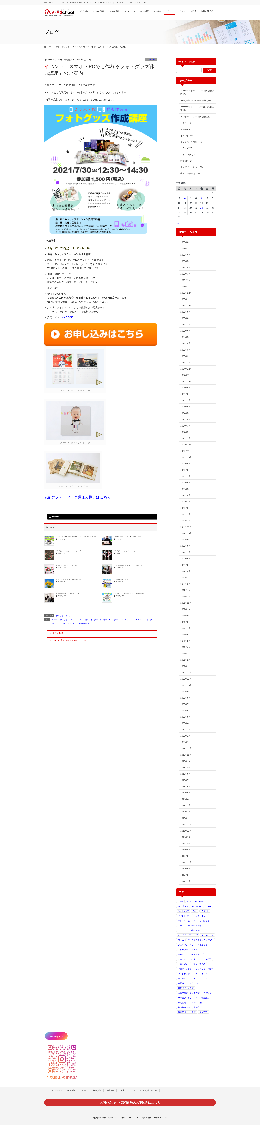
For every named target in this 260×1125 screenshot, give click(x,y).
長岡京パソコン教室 (187, 1012)
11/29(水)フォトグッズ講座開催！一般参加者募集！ (130, 593)
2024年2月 (185, 432)
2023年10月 (186, 457)
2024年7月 (185, 400)
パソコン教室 (205, 959)
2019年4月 (185, 799)
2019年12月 (186, 748)
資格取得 (197, 1007)
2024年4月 (185, 419)
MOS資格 (196, 906)
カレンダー (113, 620)
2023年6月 (185, 483)
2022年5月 (185, 565)
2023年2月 (185, 508)
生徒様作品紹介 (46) (190, 173)
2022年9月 (185, 539)
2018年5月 (185, 856)
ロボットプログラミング (189, 978)
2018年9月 (185, 843)
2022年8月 (185, 546)
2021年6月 (185, 634)
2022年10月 (186, 533)
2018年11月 (186, 831)
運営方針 (110, 1090)
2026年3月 (185, 274)
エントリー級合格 (201, 921)
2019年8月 (185, 774)
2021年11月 (186, 603)
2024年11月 (186, 375)
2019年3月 (185, 805)
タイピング (196, 949)
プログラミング (185, 969)
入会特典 (207, 993)
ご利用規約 (96, 1090)
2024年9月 (185, 388)
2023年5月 (185, 489)
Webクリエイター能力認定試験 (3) (196, 116)
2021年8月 (185, 622)
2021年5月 (185, 641)
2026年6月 (185, 255)
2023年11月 (186, 451)
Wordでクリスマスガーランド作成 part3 (68, 551)
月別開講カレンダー (76, 1090)
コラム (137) (186, 148)
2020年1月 (185, 742)
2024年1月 (185, 438)
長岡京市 (203, 1012)
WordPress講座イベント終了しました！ (68, 593)
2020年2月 (185, 736)
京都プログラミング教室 (189, 993)
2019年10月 (186, 761)
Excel (180, 901)
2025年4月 (185, 343)
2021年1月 (185, 666)
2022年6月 (185, 558)
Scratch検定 (183, 911)
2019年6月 (185, 786)
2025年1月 (185, 362)
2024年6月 (185, 406)
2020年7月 (185, 704)
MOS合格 (199, 901)
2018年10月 (186, 837)
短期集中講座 (84, 623)
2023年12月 (186, 445)
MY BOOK (67, 317)
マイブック (55, 623)
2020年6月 (185, 710)
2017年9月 (185, 868)
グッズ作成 (123, 620)
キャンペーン (207, 935)
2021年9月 (185, 615)
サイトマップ (56, 1090)
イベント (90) (186, 135)
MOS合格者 (183, 906)
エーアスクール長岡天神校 (189, 925)
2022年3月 (185, 577)
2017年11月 (186, 862)
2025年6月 (185, 331)
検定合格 (182, 1002)
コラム (181, 940)
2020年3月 (185, 729)
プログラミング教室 (204, 969)
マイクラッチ (184, 974)
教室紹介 (205, 998)
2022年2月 (185, 584)
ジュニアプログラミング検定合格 (192, 945)
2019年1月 (185, 818)
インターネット (200, 916)
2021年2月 (185, 660)
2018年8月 (185, 850)
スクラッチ (183, 949)
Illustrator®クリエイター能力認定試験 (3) (197, 92)
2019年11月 (186, 755)
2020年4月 (185, 723)
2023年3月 (185, 501)
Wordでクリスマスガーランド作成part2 (126, 551)
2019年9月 (185, 767)
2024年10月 (186, 381)
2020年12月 (186, 672)
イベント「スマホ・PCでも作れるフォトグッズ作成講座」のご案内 (77, 536)
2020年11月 (186, 679)
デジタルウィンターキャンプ (190, 954)
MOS (189, 901)
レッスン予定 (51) (189, 154)
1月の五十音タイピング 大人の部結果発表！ (128, 536)
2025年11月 (186, 299)
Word (195, 911)
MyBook (54, 620)
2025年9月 (185, 312)
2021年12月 (186, 596)
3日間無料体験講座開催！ (122, 579)
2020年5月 (185, 717)
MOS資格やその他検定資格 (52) (195, 100)
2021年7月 (185, 628)
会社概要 (123, 1090)
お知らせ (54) (186, 123)
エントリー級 (184, 921)
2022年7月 (185, 552)
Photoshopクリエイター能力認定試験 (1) (197, 108)
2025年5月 (185, 337)
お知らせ (151, 59)
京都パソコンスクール (188, 983)
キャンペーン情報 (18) (191, 142)
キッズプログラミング (188, 935)
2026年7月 (185, 248)
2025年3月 (185, 350)
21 (201, 208)
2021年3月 (185, 653)
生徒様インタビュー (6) (191, 167)
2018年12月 (186, 824)
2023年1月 (185, 514)
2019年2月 (185, 811)
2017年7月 (185, 881)
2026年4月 (185, 267)
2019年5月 (185, 793)
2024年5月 (185, 413)
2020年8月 (185, 698)
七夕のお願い (59, 633)
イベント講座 (83, 620)
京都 (205, 978)
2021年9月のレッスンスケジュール (69, 640)
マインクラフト (200, 974)
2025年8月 (185, 318)
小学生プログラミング (188, 998)
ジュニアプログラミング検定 (200, 940)
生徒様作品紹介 (196, 1002)
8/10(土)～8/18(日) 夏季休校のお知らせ (68, 579)
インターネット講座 (99, 620)
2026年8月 (185, 242)
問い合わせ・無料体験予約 (144, 1090)
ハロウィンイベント (187, 959)
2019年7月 (185, 780)
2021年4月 (185, 647)
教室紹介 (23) (186, 161)
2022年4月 (185, 571)
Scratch (208, 906)
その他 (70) (185, 129)
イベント (69, 616)
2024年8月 (185, 394)
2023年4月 (185, 495)
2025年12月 (186, 293)
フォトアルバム (136, 620)
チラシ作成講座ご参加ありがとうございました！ (129, 565)
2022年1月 (185, 590)
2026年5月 (185, 261)
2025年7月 (185, 324)
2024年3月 (185, 426)
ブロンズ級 (183, 964)
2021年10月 (186, 609)
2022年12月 (186, 520)
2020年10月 (186, 685)
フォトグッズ (150, 620)
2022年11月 (186, 527)
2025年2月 (185, 356)
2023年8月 (185, 470)
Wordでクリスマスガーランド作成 (66, 565)
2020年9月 (185, 691)
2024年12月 (186, 369)
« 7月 (178, 223)
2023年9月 (185, 463)
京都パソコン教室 (186, 988)
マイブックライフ (69, 623)
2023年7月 (185, 476)
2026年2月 (185, 280)
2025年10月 (186, 305)
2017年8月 (185, 875)
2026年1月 (185, 286)
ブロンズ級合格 (198, 964)
